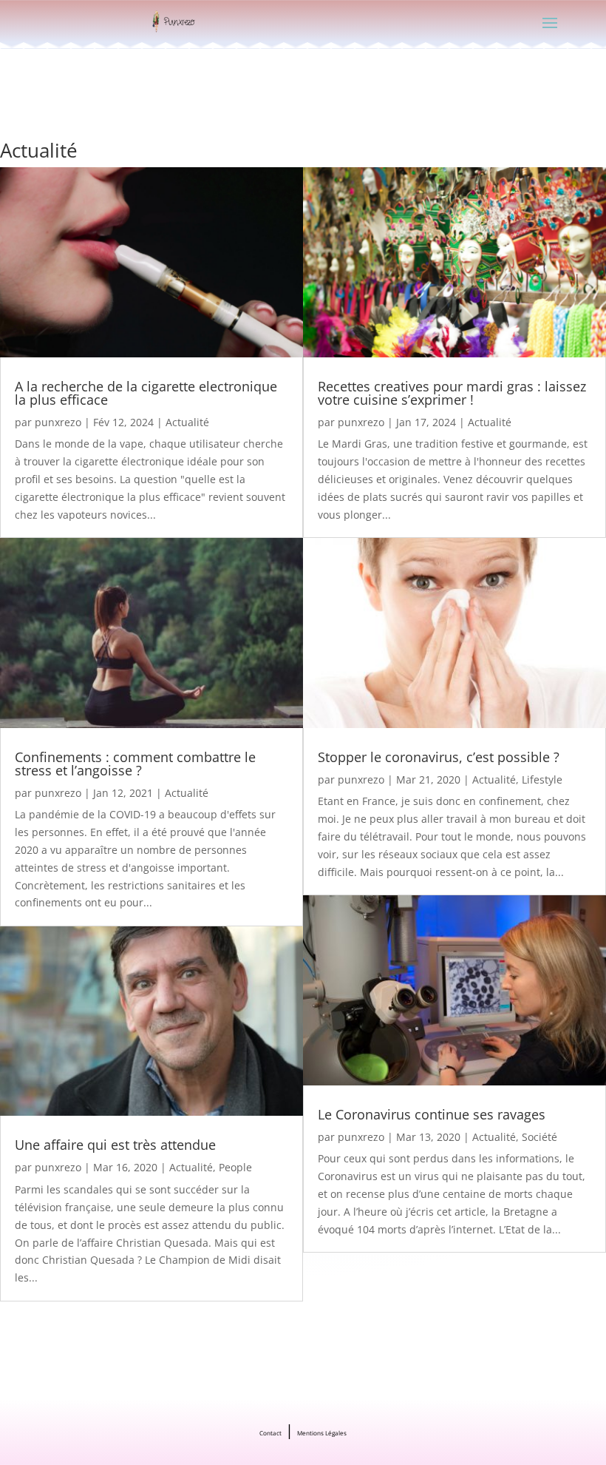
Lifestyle (542, 779)
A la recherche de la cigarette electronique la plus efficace (146, 392)
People (235, 1167)
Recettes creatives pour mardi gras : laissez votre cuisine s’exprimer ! (452, 392)
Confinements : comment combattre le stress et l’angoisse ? (135, 763)
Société (539, 1137)
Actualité (187, 422)
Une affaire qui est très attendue (115, 1145)
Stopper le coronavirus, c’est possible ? (438, 757)
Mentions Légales (322, 1433)
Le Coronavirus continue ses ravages (431, 1114)
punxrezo (58, 422)
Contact (270, 1433)
